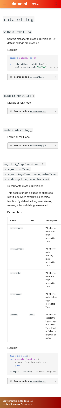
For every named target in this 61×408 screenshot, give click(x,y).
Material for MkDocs (22, 404)
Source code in (30, 77)
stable (35, 4)
